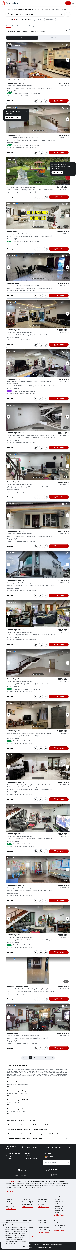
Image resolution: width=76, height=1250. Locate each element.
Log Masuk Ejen (59, 1223)
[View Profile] (13, 45)
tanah (17, 1072)
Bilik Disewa (41, 1204)
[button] (8, 26)
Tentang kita (9, 1156)
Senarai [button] (23, 38)
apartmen (56, 1071)
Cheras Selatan (12, 1084)
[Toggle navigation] (73, 3)
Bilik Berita (28, 1156)
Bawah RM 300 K (23, 1093)
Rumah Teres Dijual (28, 1204)
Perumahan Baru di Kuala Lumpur (60, 1207)
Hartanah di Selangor (44, 1227)
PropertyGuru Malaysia (10, 1198)
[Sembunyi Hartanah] (63, 45)
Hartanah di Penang (44, 1230)
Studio (9, 1102)
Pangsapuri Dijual (27, 1202)
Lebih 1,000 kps (21, 1111)
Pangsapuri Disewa (44, 1202)
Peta (55, 38)
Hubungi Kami (29, 1153)
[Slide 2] (36, 182)
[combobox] (35, 14)
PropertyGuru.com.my (12, 1181)
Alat (55, 1220)
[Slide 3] (36, 75)
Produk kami (9, 1158)
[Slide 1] (33, 75)
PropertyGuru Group (13, 1153)
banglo (9, 1072)
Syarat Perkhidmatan (33, 1244)
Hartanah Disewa (44, 1197)
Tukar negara (47, 1153)
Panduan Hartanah (11, 1204)
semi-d (62, 1071)
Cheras (46, 9)
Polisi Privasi (21, 1233)
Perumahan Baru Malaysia (59, 1198)
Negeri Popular (43, 1220)
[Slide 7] (42, 75)
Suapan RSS (57, 1228)
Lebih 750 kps (11, 1111)
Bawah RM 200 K (12, 1093)
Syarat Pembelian (56, 1244)
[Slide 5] (39, 75)
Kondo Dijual (26, 1199)
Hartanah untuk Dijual (25, 9)
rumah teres (40, 1071)
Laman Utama (11, 9)
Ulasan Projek (10, 1206)
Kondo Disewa (42, 1199)
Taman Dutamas (23, 1084)
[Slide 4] (39, 182)
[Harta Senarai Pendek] (67, 45)
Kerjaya (8, 1161)
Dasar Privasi (45, 1244)
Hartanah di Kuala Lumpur (43, 1224)
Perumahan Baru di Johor (60, 1202)
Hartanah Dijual (27, 1197)
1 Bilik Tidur (16, 1102)
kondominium (48, 1071)
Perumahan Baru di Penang (60, 1211)
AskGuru (8, 1201)
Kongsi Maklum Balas (31, 1158)
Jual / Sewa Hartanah (60, 1225)
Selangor (38, 9)
